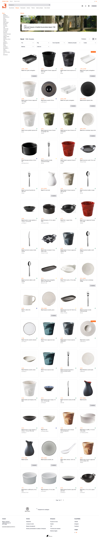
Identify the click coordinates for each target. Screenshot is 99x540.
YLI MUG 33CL (26, 310)
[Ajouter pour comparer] (52, 76)
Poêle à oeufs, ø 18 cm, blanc (68, 280)
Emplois (52, 524)
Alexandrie (5, 15)
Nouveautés (22, 8)
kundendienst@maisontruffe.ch (8, 526)
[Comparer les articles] (82, 6)
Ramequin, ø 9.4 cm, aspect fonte (48, 221)
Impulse (5, 37)
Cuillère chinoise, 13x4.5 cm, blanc (68, 460)
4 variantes (92, 136)
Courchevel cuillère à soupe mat (87, 191)
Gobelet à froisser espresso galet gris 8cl (68, 191)
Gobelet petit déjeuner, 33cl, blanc (29, 400)
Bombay (5, 25)
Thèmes (33, 8)
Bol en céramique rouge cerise (88, 130)
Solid (4, 49)
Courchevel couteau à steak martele (29, 250)
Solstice (5, 50)
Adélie (4, 14)
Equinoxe (5, 32)
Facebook (76, 526)
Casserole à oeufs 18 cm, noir (87, 160)
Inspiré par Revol (6, 39)
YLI (4, 53)
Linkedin (76, 521)
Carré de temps (6, 52)
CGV (51, 526)
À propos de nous (54, 521)
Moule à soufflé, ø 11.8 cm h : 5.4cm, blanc (87, 430)
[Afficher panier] (89, 6)
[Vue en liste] (95, 39)
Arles (4, 18)
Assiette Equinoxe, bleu (86, 100)
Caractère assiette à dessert (29, 340)
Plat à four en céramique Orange (86, 280)
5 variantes (34, 76)
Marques (17, 8)
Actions (28, 8)
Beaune (4, 21)
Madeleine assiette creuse (28, 369)
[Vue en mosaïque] (93, 39)
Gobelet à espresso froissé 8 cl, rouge (68, 161)
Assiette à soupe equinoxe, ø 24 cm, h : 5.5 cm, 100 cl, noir (29, 430)
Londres (5, 41)
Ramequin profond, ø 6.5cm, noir (29, 161)
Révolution (5, 47)
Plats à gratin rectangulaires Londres (87, 71)
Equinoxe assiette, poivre (47, 310)
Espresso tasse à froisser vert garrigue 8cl (68, 131)
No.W (4, 44)
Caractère (5, 26)
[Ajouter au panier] (56, 76)
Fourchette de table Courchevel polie (85, 310)
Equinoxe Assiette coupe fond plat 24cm (68, 490)
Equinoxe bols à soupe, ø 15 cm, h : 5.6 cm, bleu (48, 400)
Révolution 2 (5, 48)
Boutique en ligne (5, 1)
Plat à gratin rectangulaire (28, 70)
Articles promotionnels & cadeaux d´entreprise (36, 528)
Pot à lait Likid (45, 190)
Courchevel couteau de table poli (68, 400)
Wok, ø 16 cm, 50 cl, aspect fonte (87, 490)
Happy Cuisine (6, 36)
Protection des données (55, 528)
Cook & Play (5, 28)
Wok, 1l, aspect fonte (66, 220)
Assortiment (11, 8)
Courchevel (5, 30)
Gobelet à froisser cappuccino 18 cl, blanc (29, 101)
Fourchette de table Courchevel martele (46, 161)
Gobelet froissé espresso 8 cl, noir (68, 71)
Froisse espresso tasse (47, 369)
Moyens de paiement (30, 526)
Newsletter (28, 521)
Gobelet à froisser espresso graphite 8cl (68, 340)
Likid (4, 40)
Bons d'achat (47, 8)
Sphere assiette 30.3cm (47, 100)
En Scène (5, 31)
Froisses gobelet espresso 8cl (29, 130)
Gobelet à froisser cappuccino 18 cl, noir (49, 71)
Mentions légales (53, 531)
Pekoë (4, 45)
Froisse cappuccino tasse (48, 340)
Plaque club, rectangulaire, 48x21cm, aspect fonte (48, 280)
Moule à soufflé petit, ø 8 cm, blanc (29, 490)
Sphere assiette (85, 340)
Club (4, 27)
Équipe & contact (17, 1)
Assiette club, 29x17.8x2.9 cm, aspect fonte (68, 310)
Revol (3, 13)
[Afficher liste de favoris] (85, 6)
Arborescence (6, 17)
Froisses (5, 35)
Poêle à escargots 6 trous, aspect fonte (48, 250)
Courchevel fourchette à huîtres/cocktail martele (67, 370)
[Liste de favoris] (54, 76)
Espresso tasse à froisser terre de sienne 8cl (67, 430)
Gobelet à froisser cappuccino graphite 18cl (68, 250)
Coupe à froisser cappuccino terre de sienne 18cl (87, 460)
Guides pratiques (39, 8)
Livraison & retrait (30, 524)
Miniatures (5, 43)
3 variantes (53, 195)
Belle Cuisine (6, 22)
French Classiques (7, 34)
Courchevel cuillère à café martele (87, 250)
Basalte (4, 19)
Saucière (83, 399)
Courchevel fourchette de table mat (28, 191)
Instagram (76, 524)
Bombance (5, 23)
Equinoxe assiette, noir (47, 459)
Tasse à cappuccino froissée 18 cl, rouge (87, 221)
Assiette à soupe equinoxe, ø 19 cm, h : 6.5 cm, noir (29, 221)
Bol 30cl (44, 429)
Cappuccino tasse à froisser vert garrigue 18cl (48, 131)
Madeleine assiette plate (86, 369)
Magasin (11, 1)
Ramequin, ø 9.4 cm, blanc (48, 489)
